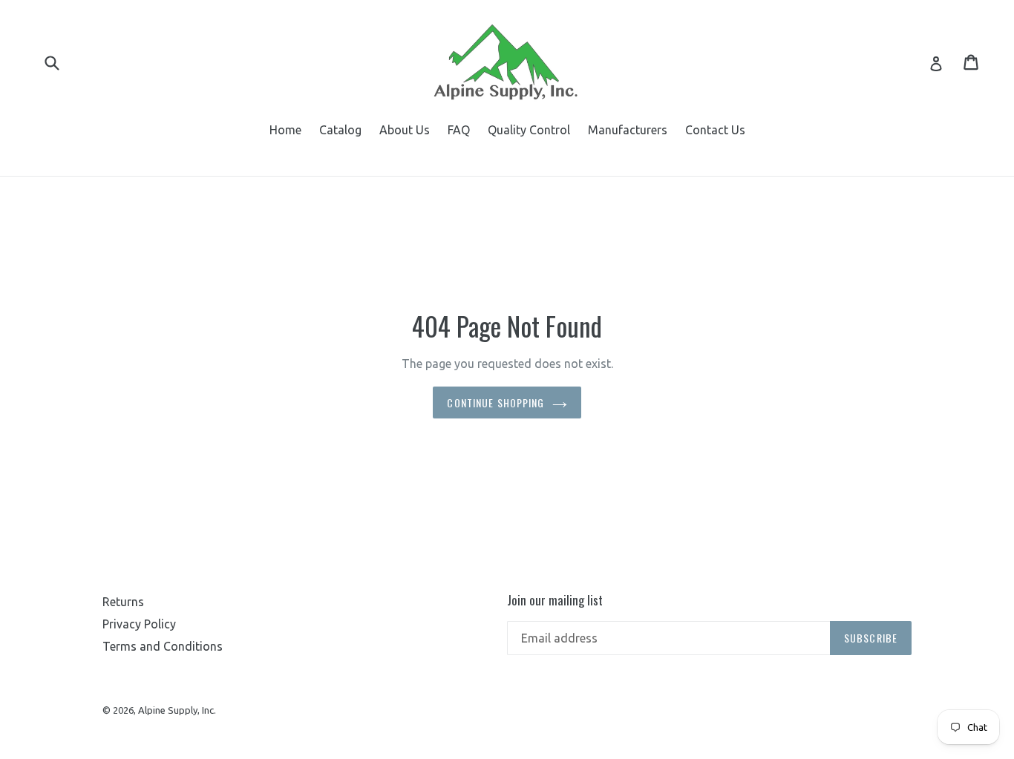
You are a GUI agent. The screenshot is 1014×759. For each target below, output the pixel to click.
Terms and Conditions (162, 646)
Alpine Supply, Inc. (177, 710)
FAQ (459, 130)
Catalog (340, 130)
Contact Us (715, 130)
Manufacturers (627, 130)
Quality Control (529, 130)
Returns (123, 601)
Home (285, 130)
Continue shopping (495, 402)
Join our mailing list (555, 600)
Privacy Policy (139, 624)
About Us (404, 130)
